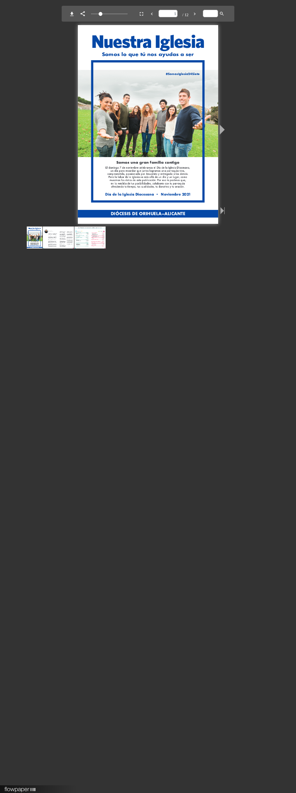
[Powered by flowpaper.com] (20, 787)
